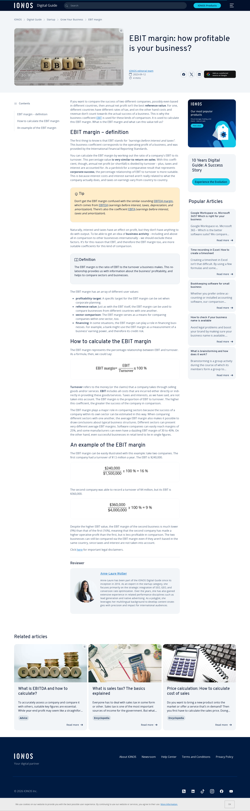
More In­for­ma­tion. (169, 804)
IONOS (18, 19)
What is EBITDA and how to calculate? (43, 691)
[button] (212, 123)
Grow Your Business (71, 19)
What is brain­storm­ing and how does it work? (209, 353)
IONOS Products (207, 5)
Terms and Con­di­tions (196, 757)
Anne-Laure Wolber (113, 573)
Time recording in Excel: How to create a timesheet (210, 252)
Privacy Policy (224, 757)
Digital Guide (34, 19)
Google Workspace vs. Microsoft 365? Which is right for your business (210, 216)
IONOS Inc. (30, 791)
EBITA (131, 209)
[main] (125, 359)
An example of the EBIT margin (36, 128)
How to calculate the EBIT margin (38, 121)
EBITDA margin (163, 201)
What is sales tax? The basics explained (119, 691)
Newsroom (149, 757)
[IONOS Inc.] (41, 756)
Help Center (169, 757)
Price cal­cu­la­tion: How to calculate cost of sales (198, 691)
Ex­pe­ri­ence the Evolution (211, 182)
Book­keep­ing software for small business (210, 285)
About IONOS (127, 757)
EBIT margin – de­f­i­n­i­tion (32, 114)
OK (229, 804)
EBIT (99, 118)
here (80, 549)
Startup (51, 19)
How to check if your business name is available (209, 319)
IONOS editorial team (141, 70)
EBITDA (103, 205)
